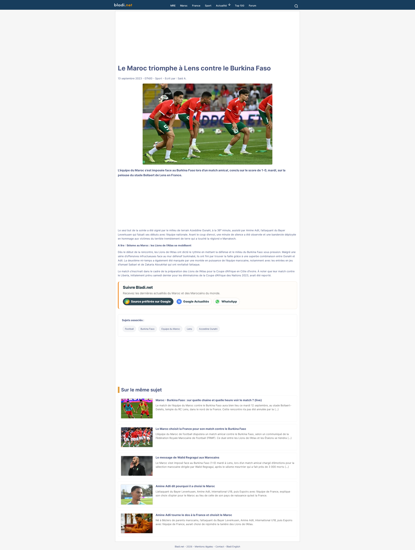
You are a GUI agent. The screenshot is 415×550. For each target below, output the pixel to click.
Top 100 (239, 5)
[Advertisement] (207, 37)
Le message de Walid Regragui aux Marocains (187, 457)
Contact (219, 546)
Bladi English (233, 546)
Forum (252, 5)
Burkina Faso (147, 328)
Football (129, 328)
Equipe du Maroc (170, 328)
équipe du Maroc (132, 170)
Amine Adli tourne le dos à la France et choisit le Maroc (194, 515)
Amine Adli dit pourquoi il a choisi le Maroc (185, 486)
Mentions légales (204, 546)
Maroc (184, 5)
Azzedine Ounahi (208, 328)
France (196, 5)
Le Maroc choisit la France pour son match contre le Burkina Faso (201, 428)
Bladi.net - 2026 (183, 546)
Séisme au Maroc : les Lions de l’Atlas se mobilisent (159, 245)
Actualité (221, 5)
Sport (208, 5)
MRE (173, 5)
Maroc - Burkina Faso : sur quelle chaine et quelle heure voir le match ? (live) (209, 400)
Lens (189, 328)
